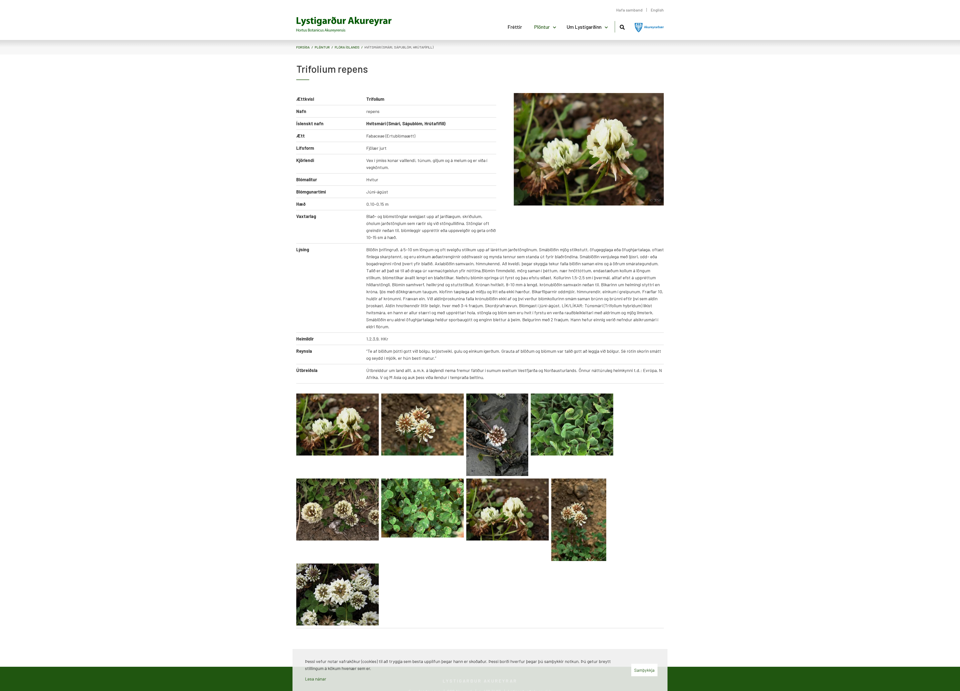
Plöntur (322, 47)
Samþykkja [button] (644, 670)
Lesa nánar (315, 679)
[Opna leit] (622, 26)
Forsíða (303, 47)
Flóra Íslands (347, 47)
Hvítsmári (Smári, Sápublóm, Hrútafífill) (399, 47)
